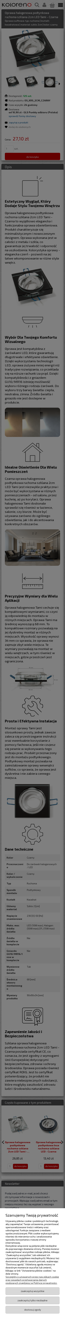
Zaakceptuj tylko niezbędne (32, 1300)
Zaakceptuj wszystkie (32, 1291)
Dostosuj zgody (32, 1309)
